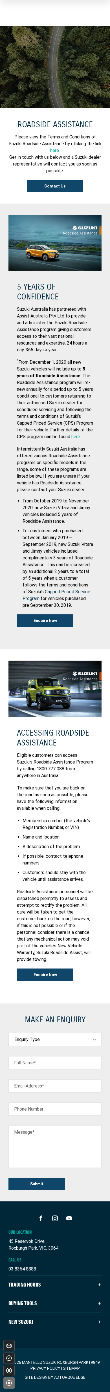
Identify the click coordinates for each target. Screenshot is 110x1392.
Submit (36, 1184)
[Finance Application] (9, 1370)
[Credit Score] (9, 1358)
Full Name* (25, 1062)
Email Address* (29, 1086)
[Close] (9, 1383)
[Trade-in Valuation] (9, 1345)
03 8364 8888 (22, 1269)
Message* (24, 1132)
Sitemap (71, 1368)
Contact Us (55, 186)
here (54, 150)
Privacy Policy (45, 1368)
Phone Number (28, 1109)
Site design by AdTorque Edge (55, 1377)
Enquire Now (45, 620)
